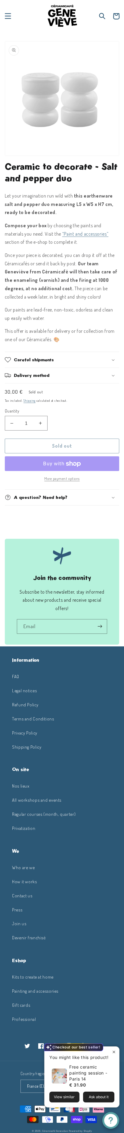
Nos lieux (20, 786)
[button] (8, 16)
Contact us (22, 895)
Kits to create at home (33, 976)
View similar (64, 1097)
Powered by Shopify (80, 1130)
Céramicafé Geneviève (55, 1130)
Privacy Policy (24, 732)
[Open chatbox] (110, 1120)
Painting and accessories (35, 991)
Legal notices (24, 690)
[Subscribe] (100, 626)
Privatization (23, 828)
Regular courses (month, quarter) (44, 814)
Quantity (12, 410)
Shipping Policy (26, 747)
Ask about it (99, 1097)
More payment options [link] (62, 478)
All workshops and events (36, 800)
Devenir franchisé (29, 937)
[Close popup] (113, 1051)
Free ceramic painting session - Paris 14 (88, 1072)
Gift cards (21, 1005)
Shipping (29, 400)
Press (17, 909)
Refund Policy (25, 704)
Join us (19, 923)
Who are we (23, 867)
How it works (24, 881)
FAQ (15, 676)
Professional (24, 1019)
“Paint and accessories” (85, 234)
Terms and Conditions (33, 718)
